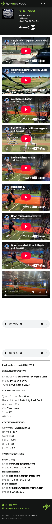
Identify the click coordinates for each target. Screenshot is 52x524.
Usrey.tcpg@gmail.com (22, 463)
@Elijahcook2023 (20, 384)
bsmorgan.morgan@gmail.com (26, 487)
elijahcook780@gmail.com (32, 376)
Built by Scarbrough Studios (11, 518)
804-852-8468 (11, 505)
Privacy (34, 515)
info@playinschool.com (17, 508)
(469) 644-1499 (18, 380)
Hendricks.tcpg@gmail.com (24, 475)
